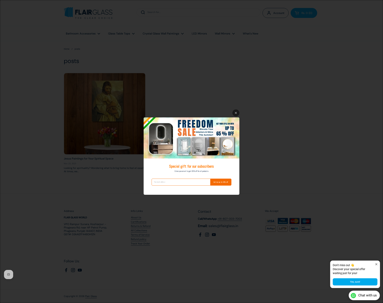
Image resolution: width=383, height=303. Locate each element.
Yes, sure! (355, 281)
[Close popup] (376, 264)
